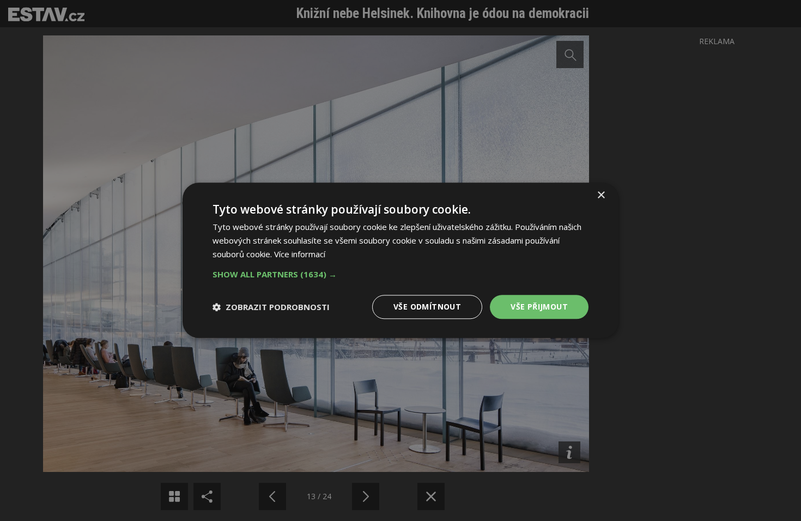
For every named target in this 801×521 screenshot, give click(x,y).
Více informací (299, 254)
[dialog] (400, 260)
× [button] (601, 195)
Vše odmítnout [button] (427, 306)
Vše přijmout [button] (539, 306)
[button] (400, 274)
